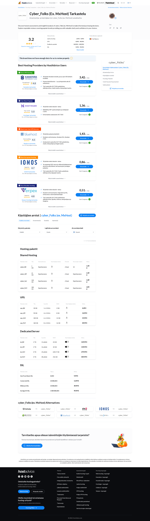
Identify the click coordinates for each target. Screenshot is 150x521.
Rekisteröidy (24, 491)
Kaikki (22, 232)
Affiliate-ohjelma (62, 484)
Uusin (48, 232)
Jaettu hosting (80, 484)
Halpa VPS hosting (82, 494)
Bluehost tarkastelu (29, 143)
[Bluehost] (29, 134)
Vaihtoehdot (106, 85)
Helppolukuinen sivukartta (65, 480)
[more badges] (115, 18)
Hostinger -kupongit (102, 484)
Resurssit (72, 3)
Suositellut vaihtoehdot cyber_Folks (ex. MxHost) (116, 68)
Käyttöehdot (61, 506)
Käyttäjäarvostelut (108, 75)
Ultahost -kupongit (101, 487)
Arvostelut (52, 3)
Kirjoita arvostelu (88, 215)
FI (130, 3)
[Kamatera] (29, 77)
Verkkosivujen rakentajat (83, 508)
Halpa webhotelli (81, 487)
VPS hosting (80, 491)
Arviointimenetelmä (113, 7)
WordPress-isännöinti (82, 480)
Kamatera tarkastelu (29, 87)
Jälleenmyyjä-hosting (82, 505)
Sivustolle (83, 82)
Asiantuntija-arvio (108, 72)
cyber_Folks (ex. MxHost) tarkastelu (58, 14)
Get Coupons (84, 86)
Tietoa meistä (61, 473)
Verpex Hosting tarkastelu (29, 200)
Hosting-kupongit (86, 3)
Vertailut (62, 3)
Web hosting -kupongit (103, 473)
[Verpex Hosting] (29, 190)
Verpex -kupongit (101, 491)
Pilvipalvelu (79, 498)
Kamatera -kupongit (102, 477)
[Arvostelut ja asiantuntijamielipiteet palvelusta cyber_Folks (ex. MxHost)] (110, 28)
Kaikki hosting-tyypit (82, 473)
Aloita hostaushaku (33, 446)
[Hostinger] (29, 105)
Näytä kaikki (80, 50)
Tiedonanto (60, 494)
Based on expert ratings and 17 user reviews (31, 47)
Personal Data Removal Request (64, 498)
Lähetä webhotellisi (62, 487)
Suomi (78, 232)
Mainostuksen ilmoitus (126, 7)
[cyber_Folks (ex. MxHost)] (22, 15)
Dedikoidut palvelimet (83, 501)
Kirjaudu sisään (38, 491)
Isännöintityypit (40, 3)
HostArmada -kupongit (103, 480)
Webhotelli (79, 477)
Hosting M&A (30, 508)
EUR (123, 3)
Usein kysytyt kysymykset (111, 82)
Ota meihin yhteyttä (63, 477)
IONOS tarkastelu (29, 172)
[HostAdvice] (25, 2)
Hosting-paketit (108, 78)
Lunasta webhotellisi (63, 491)
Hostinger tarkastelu (29, 115)
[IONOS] (29, 162)
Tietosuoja (60, 503)
